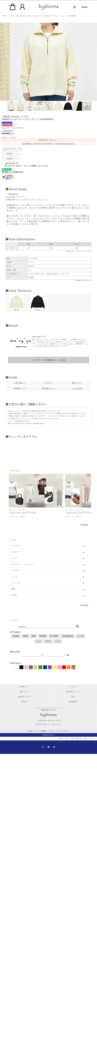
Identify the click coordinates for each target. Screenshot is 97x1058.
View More (84, 525)
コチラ (89, 251)
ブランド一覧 (14, 16)
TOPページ (5, 16)
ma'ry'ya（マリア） (25, 16)
